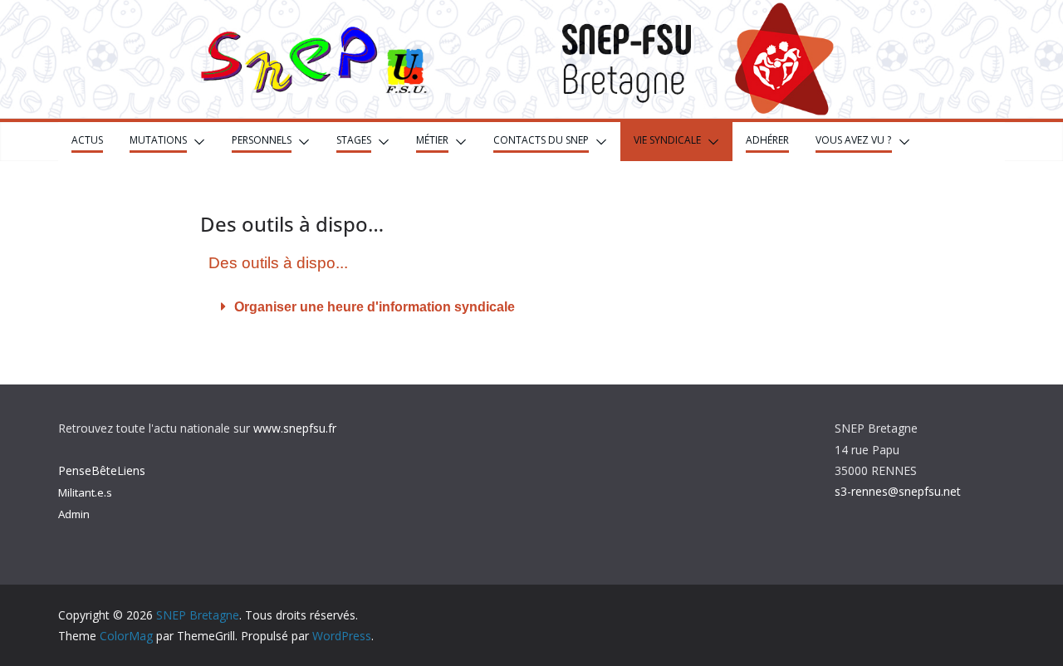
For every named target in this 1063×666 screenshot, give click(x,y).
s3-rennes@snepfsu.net (898, 491)
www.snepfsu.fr (294, 428)
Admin (74, 514)
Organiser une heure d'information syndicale (374, 307)
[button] (196, 141)
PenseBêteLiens (101, 470)
